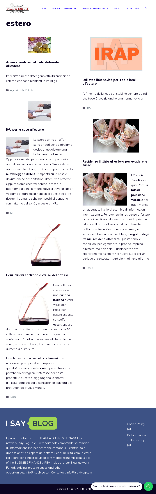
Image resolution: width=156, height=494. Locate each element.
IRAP (89, 107)
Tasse (42, 8)
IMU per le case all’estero (25, 129)
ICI (34, 203)
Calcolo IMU (132, 8)
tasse (33, 344)
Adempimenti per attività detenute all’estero (32, 64)
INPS (116, 8)
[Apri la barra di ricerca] (146, 8)
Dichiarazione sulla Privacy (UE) (136, 440)
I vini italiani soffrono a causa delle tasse (37, 275)
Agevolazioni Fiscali (64, 8)
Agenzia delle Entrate (95, 8)
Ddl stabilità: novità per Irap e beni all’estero (109, 81)
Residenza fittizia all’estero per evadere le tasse (115, 163)
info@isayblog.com (79, 472)
